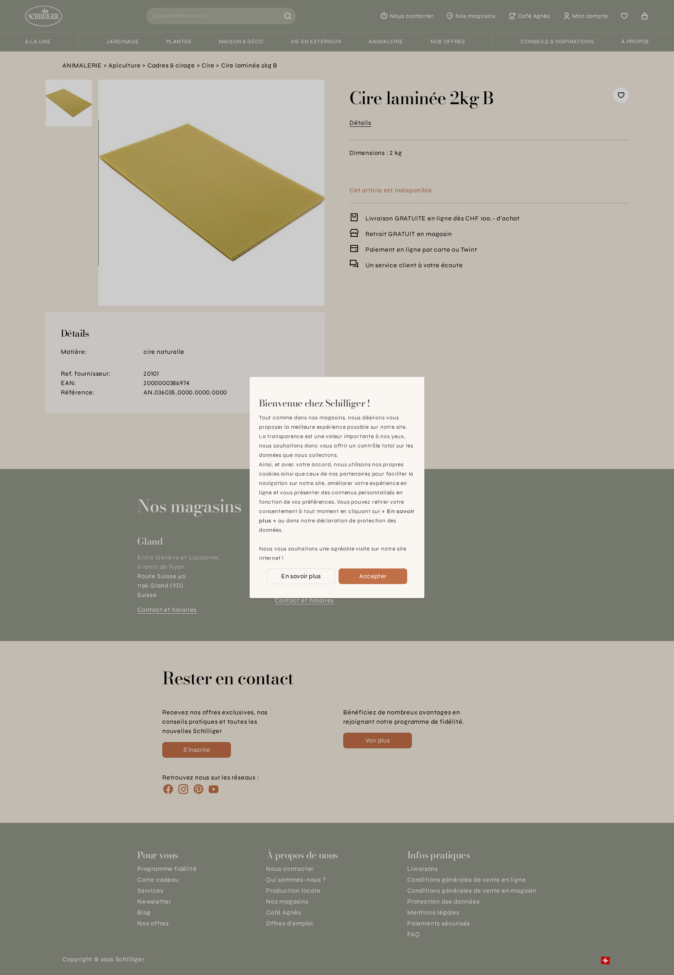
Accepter (372, 576)
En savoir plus (301, 576)
